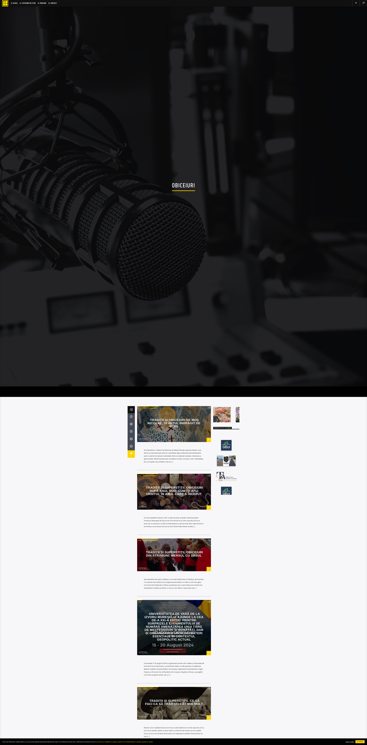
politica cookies (148, 742)
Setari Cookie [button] (350, 742)
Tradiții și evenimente (150, 419)
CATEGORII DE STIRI (29, 3)
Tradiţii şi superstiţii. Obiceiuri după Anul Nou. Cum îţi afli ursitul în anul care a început (174, 501)
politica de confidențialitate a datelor (129, 742)
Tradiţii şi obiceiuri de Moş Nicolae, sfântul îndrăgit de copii (174, 434)
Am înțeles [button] (360, 742)
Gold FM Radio (142, 449)
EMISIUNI (43, 3)
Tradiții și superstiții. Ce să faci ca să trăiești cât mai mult (174, 713)
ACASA (15, 3)
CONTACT (53, 3)
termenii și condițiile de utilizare (107, 742)
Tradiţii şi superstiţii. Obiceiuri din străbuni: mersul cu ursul (174, 564)
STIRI (139, 419)
